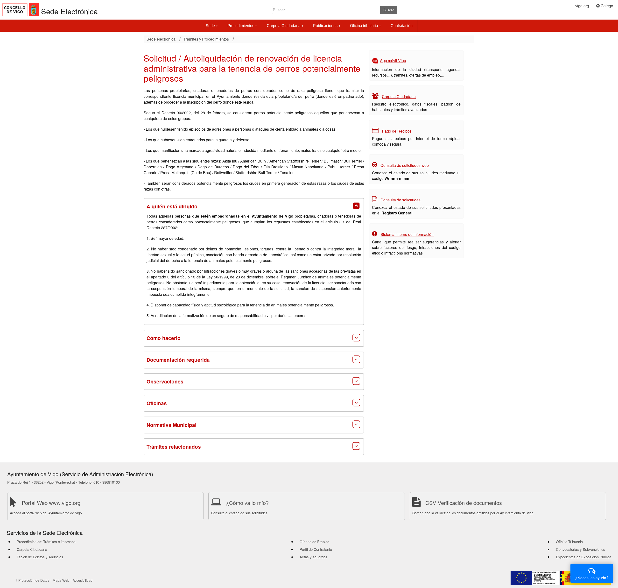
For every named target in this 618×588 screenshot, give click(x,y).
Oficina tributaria (364, 26)
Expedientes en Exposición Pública (583, 556)
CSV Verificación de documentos (463, 502)
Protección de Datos (33, 580)
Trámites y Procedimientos (206, 39)
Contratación (402, 26)
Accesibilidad (82, 580)
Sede (210, 26)
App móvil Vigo (393, 61)
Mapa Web (61, 580)
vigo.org (582, 5)
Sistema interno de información (407, 234)
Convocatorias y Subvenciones (580, 549)
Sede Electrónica (69, 11)
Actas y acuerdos (313, 556)
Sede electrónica (161, 39)
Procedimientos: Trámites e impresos (46, 541)
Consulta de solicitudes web (404, 165)
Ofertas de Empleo (314, 541)
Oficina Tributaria (569, 541)
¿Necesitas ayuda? (591, 578)
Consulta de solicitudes (400, 200)
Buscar (388, 9)
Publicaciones (325, 26)
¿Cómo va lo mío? (247, 502)
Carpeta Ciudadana (284, 26)
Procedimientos (240, 26)
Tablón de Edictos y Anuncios (40, 556)
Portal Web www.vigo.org (51, 502)
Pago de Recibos (397, 131)
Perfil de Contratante (316, 549)
